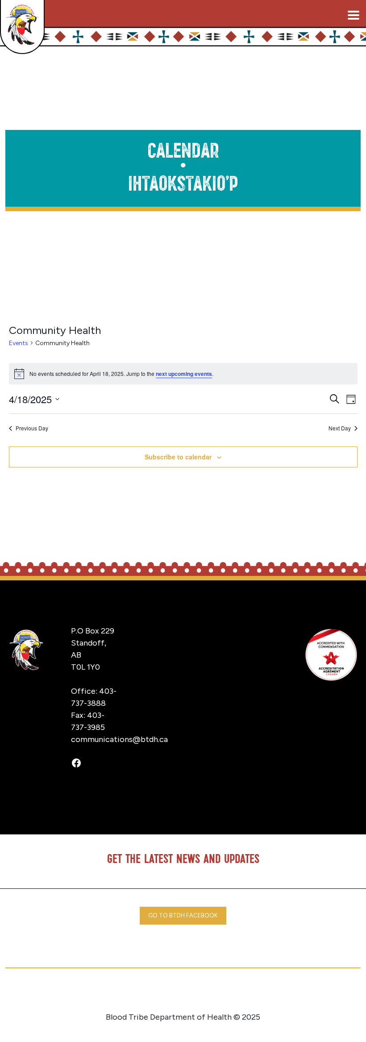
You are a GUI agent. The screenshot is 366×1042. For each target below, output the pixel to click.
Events (18, 343)
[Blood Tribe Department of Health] (22, 26)
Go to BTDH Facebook (183, 915)
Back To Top (324, 1021)
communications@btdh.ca (119, 739)
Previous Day (32, 428)
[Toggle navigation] (353, 15)
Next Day (340, 428)
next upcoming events (184, 374)
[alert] (183, 373)
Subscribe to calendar (178, 456)
